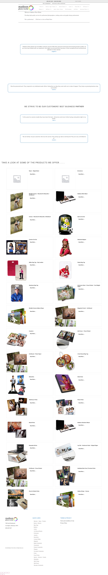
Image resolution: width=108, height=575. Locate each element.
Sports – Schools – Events (40, 557)
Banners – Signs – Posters (50, 6)
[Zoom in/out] (1, 572)
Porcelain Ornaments (39, 551)
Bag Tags (36, 525)
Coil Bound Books (38, 531)
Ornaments (36, 545)
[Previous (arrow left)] (1, 574)
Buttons (35, 527)
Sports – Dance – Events (58, 9)
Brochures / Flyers (83, 9)
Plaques (40, 9)
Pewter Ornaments (38, 547)
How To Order (78, 1)
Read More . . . (33, 174)
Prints (41, 6)
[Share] (6, 572)
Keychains (36, 537)
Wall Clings (36, 561)
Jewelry (36, 535)
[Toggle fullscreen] (3, 572)
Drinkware (85, 6)
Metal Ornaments (38, 543)
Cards (70, 6)
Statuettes (36, 559)
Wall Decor (48, 9)
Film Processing (68, 9)
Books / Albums (37, 523)
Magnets (36, 541)
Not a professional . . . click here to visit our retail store (54, 3)
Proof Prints (36, 555)
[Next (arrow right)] (3, 574)
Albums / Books (62, 6)
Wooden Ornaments (38, 565)
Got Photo (76, 9)
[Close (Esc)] (8, 572)
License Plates (37, 539)
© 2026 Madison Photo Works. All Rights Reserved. (14, 547)
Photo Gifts (77, 6)
